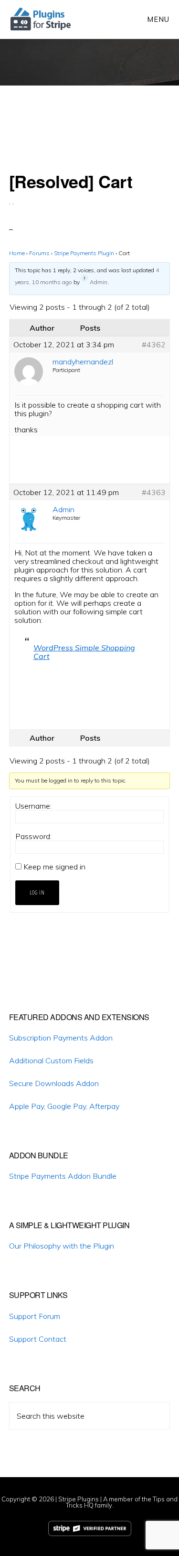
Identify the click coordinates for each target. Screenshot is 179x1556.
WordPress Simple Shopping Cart (84, 652)
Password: (33, 836)
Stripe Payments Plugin (84, 253)
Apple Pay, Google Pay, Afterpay (64, 1106)
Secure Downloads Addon (54, 1083)
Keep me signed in (54, 866)
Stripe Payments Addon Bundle (62, 1176)
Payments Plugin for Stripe (41, 19)
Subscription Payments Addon (61, 1037)
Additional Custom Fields (51, 1060)
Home (17, 253)
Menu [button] (158, 19)
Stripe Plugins (78, 1499)
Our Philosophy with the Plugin (61, 1246)
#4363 (154, 492)
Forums (39, 253)
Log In (37, 892)
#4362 (154, 344)
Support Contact (37, 1339)
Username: (33, 806)
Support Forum (34, 1316)
